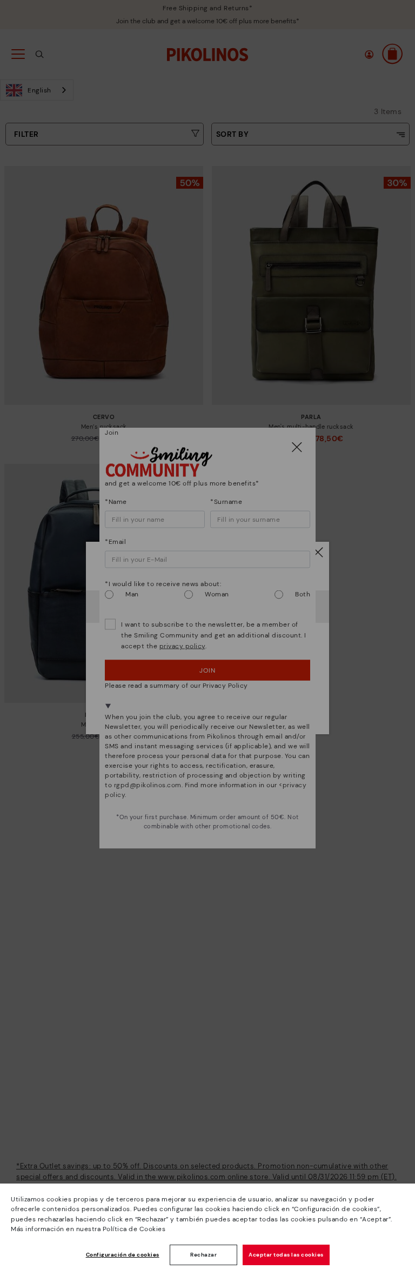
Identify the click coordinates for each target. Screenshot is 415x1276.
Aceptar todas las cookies (286, 1254)
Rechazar (203, 1254)
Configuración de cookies (122, 1254)
